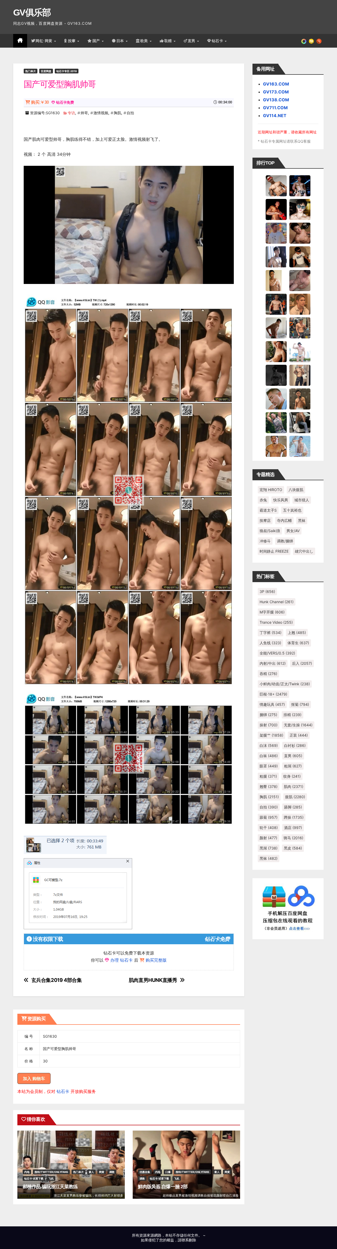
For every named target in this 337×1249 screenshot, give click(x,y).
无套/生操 (298, 725)
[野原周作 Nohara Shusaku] (276, 446)
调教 (112, 1171)
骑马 (293, 838)
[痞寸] (276, 304)
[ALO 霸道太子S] (276, 327)
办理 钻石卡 (121, 960)
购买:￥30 (40, 102)
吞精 (268, 673)
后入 (302, 663)
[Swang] (276, 209)
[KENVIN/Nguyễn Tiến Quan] (300, 185)
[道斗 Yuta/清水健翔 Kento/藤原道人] (300, 304)
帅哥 (84, 113)
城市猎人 (301, 500)
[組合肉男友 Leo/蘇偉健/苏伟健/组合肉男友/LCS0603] (276, 233)
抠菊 (300, 704)
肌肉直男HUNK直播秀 (153, 980)
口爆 (168, 1171)
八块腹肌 (296, 489)
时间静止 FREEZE (274, 551)
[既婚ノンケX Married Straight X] (300, 280)
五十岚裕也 (292, 510)
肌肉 (293, 786)
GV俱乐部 (32, 12)
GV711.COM (275, 107)
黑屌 (268, 848)
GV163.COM (276, 84)
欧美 (144, 40)
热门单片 (30, 71)
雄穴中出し (304, 551)
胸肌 (117, 113)
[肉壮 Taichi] (276, 422)
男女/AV (293, 530)
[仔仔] (276, 375)
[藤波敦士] (300, 446)
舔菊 (268, 817)
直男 (192, 40)
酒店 (293, 827)
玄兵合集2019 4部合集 (56, 980)
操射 (268, 725)
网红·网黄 (44, 40)
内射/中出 (273, 663)
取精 (168, 40)
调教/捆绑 (285, 541)
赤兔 (263, 500)
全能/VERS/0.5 (277, 653)
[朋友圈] (303, 41)
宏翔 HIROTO (271, 489)
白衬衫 (295, 745)
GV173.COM (276, 91)
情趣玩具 (272, 704)
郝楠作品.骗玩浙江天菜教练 (50, 1187)
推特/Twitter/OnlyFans (51, 1171)
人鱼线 (270, 643)
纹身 (292, 776)
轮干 (269, 827)
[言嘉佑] (276, 256)
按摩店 (265, 520)
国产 (96, 40)
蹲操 (294, 817)
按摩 (72, 40)
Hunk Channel (277, 601)
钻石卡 (63, 1091)
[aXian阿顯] (300, 398)
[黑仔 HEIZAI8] (300, 327)
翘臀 (268, 786)
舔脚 (293, 807)
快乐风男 (280, 500)
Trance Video (276, 622)
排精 (292, 714)
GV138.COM (276, 99)
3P (267, 591)
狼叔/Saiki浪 (270, 530)
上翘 (297, 632)
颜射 (268, 838)
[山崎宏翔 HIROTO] (276, 185)
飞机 (51, 1178)
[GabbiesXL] (276, 398)
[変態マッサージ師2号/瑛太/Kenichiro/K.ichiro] (276, 280)
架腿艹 (271, 735)
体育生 (298, 643)
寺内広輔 (284, 520)
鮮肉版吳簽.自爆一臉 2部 (162, 1187)
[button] (319, 40)
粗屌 (293, 766)
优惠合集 (145, 1171)
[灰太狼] (300, 422)
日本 (120, 40)
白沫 (269, 745)
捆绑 (268, 714)
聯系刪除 (188, 1240)
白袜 (269, 755)
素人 (91, 1171)
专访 (71, 113)
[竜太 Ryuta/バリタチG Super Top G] (300, 256)
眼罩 (269, 766)
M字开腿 (272, 612)
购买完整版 (156, 960)
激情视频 (100, 113)
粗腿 (268, 776)
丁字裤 (270, 632)
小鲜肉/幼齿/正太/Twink (285, 684)
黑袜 (301, 520)
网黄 (101, 1171)
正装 (299, 735)
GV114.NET (274, 115)
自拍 (130, 113)
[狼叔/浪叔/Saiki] (300, 209)
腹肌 (295, 797)
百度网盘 (46, 71)
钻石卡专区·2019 (66, 71)
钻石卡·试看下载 (33, 1178)
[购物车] (311, 41)
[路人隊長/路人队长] (300, 375)
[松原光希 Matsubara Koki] (300, 233)
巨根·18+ (273, 694)
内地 (26, 1171)
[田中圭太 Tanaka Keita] (276, 351)
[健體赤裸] (300, 351)
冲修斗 (265, 541)
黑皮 (293, 848)
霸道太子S (268, 510)
